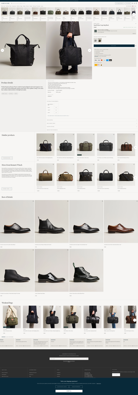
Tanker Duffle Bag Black (89, 18)
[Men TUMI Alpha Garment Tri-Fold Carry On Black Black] (104, 11)
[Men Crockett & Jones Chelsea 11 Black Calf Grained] (52, 221)
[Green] (100, 40)
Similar (8, 135)
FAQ (30, 376)
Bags (21, 6)
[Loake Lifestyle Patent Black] (52, 292)
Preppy (16, 93)
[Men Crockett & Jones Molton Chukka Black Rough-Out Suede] (17, 270)
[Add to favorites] (53, 134)
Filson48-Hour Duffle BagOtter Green (57, 18)
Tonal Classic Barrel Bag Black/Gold (90, 330)
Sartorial (11, 93)
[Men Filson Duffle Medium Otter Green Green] (20, 11)
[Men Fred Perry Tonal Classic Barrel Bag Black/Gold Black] (92, 317)
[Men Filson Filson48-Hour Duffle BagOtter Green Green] (58, 11)
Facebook (58, 374)
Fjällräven (5, 329)
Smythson (118, 17)
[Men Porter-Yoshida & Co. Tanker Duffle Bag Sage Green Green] (50, 11)
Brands (27, 6)
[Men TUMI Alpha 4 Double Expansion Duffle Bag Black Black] (73, 11)
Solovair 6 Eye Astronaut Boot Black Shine (77, 293)
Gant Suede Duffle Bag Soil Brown (123, 157)
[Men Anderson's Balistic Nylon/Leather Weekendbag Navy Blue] (111, 11)
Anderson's (80, 17)
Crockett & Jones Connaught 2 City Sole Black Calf (78, 244)
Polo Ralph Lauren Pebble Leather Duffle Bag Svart (105, 157)
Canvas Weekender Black (122, 188)
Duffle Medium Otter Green (19, 18)
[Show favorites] (134, 3)
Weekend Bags (11, 22)
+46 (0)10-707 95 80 (89, 376)
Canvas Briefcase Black (81, 188)
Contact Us (31, 374)
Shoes (10, 6)
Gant (33, 17)
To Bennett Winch (6, 188)
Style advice (128, 3)
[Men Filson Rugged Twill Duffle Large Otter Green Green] (127, 11)
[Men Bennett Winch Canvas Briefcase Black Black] (86, 174)
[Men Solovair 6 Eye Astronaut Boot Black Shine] (86, 270)
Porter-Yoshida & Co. (50, 17)
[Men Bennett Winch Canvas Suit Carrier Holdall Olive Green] (45, 174)
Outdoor (30, 6)
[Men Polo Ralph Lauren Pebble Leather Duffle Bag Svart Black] (27, 11)
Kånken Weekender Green (7, 330)
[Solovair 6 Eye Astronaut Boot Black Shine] (86, 292)
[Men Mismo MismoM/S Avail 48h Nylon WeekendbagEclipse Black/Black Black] (12, 11)
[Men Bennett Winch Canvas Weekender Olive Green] (66, 174)
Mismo (3, 17)
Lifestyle (24, 6)
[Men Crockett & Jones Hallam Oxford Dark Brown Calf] (121, 221)
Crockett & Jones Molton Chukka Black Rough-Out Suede (10, 293)
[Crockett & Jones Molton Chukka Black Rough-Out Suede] (17, 292)
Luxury (42, 6)
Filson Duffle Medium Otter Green (83, 157)
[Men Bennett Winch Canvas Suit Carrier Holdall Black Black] (106, 174)
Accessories (14, 6)
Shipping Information (33, 372)
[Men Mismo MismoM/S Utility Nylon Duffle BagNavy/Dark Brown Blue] (4, 11)
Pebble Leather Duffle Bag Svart (27, 18)
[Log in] (132, 3)
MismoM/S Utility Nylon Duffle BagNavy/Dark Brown (4, 18)
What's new (3, 6)
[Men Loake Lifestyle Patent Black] (52, 270)
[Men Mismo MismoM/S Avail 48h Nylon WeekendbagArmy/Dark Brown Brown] (96, 11)
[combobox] (135, 6)
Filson (18, 17)
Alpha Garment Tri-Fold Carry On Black (104, 18)
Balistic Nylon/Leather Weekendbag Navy (111, 18)
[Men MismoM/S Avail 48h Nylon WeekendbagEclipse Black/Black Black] (66, 144)
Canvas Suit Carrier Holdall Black (103, 188)
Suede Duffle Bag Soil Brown (34, 18)
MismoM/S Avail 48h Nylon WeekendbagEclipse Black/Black (11, 18)
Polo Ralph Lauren (27, 17)
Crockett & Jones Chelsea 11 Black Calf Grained (43, 244)
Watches (18, 6)
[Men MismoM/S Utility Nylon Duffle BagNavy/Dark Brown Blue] (45, 144)
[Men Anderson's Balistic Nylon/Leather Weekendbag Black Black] (81, 11)
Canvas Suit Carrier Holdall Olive (42, 188)
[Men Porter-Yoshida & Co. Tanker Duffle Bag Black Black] (89, 11)
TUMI (40, 17)
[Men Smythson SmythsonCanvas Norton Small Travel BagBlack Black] (119, 11)
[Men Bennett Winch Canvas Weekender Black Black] (126, 174)
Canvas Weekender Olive (61, 188)
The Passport (4, 374)
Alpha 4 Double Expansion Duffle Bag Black (73, 18)
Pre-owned (38, 6)
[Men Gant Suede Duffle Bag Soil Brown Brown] (35, 11)
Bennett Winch (96, 23)
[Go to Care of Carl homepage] (5, 3)
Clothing (7, 6)
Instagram (58, 372)
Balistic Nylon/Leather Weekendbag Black (81, 18)
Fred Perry (86, 329)
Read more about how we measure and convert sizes (58, 115)
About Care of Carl (5, 376)
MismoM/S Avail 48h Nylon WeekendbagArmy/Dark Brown (96, 18)
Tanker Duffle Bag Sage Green (50, 18)
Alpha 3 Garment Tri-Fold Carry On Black (43, 18)
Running (34, 6)
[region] (69, 343)
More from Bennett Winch (12, 165)
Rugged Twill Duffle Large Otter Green (127, 18)
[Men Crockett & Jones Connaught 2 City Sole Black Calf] (86, 221)
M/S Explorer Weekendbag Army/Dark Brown (66, 18)
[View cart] (136, 3)
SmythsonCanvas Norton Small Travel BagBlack (119, 18)
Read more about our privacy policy (69, 361)
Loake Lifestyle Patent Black (40, 293)
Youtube (58, 376)
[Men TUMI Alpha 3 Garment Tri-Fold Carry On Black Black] (43, 11)
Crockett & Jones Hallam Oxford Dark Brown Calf (112, 244)
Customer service (119, 3)
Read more (134, 33)
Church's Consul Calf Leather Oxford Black (7, 244)
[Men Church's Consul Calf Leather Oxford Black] (17, 221)
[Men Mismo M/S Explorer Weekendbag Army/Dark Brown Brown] (66, 11)
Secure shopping (4, 372)
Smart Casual (4, 93)
